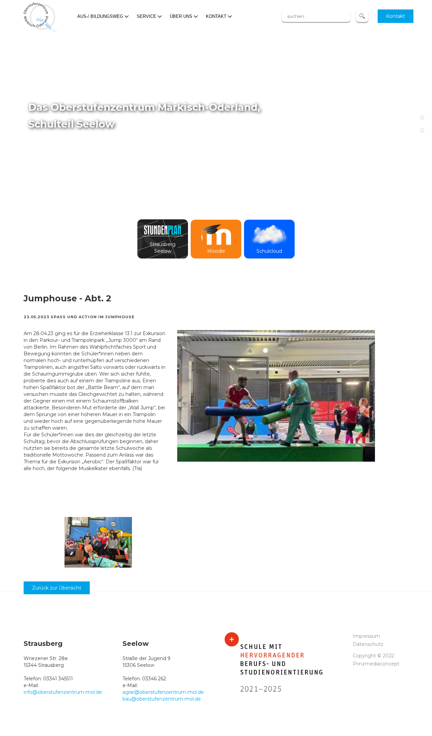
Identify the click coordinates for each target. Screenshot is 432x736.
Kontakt (395, 16)
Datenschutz (368, 644)
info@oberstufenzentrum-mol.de (63, 692)
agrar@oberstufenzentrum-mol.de (163, 692)
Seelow (162, 251)
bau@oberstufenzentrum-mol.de (162, 699)
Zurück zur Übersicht (56, 588)
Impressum (366, 636)
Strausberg (163, 244)
